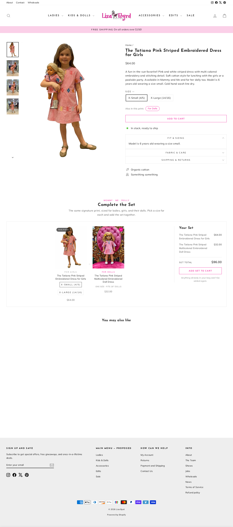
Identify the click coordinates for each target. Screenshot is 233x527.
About (9, 2)
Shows (189, 465)
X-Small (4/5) (136, 97)
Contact (20, 2)
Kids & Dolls (80, 15)
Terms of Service (194, 487)
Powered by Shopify (116, 515)
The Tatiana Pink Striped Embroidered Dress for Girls (70, 277)
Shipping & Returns (176, 160)
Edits (174, 15)
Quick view (33, 405)
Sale (191, 15)
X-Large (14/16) (161, 97)
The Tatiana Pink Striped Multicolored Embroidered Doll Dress (108, 278)
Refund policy (192, 492)
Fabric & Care (176, 152)
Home (128, 45)
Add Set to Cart (200, 270)
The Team (190, 460)
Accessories (150, 15)
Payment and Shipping (153, 465)
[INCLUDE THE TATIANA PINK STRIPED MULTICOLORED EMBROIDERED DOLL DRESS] (121, 230)
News (188, 481)
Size (129, 91)
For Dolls (152, 108)
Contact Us (147, 471)
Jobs (187, 471)
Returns (145, 460)
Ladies (54, 15)
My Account (147, 454)
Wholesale (33, 2)
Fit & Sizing (176, 138)
